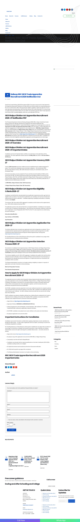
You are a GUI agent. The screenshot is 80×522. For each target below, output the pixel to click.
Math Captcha (10, 422)
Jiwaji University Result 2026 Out (62, 331)
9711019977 (30, 505)
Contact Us (8, 32)
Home (7, 19)
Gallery (7, 28)
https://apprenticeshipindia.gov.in (28, 134)
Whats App (61, 520)
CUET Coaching (46, 500)
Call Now (21, 520)
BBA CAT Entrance (46, 497)
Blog (7, 30)
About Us (8, 21)
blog (55, 341)
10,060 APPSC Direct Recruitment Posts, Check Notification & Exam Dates (29, 460)
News (56, 346)
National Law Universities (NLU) (49, 493)
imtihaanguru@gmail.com (28, 509)
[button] (72, 13)
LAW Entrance (9, 26)
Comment (9, 390)
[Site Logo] (9, 5)
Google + (14, 367)
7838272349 (9, 11)
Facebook (6, 367)
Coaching (56, 343)
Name (8, 404)
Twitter (9, 367)
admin (8, 99)
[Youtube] (67, 10)
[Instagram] (70, 10)
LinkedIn (11, 367)
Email (16, 367)
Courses (7, 23)
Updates (56, 348)
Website (9, 414)
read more (11, 469)
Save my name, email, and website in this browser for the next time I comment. (25, 419)
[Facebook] (62, 10)
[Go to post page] (12, 448)
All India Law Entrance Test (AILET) (50, 496)
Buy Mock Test (69, 15)
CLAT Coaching (46, 494)
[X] (65, 10)
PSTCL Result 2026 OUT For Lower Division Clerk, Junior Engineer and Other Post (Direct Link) (45, 460)
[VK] (72, 10)
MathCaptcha (11, 426)
